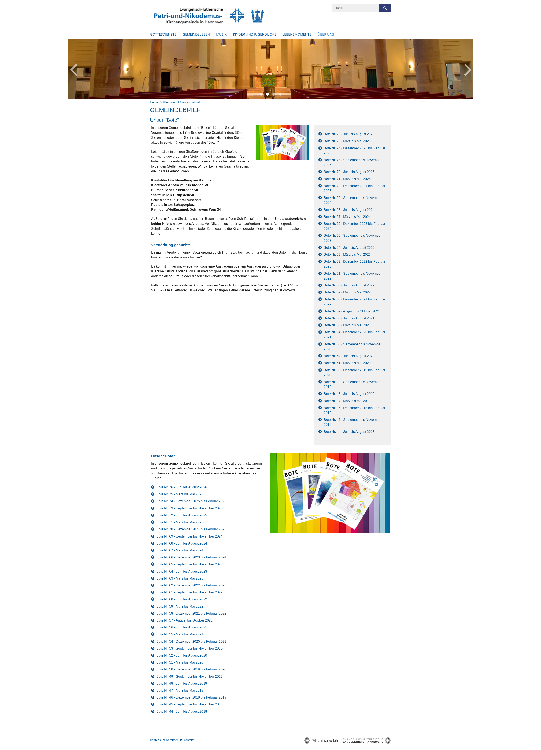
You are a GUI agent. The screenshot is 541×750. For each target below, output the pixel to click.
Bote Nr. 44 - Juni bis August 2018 (349, 432)
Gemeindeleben (196, 34)
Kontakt (188, 740)
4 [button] (280, 94)
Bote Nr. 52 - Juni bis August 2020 (349, 356)
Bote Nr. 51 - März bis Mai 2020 (347, 363)
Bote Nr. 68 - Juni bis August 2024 (349, 210)
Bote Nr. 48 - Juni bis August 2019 (349, 394)
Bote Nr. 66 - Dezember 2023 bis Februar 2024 (191, 557)
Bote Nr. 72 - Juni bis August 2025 (349, 172)
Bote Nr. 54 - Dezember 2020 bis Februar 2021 (191, 641)
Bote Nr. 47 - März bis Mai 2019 (347, 401)
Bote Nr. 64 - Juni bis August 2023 (349, 247)
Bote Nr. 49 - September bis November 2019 (189, 676)
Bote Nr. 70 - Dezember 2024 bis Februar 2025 (191, 529)
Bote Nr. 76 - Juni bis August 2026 (349, 134)
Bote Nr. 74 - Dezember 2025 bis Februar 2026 (191, 501)
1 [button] (261, 94)
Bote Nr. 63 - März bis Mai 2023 (347, 254)
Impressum (157, 740)
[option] (270, 69)
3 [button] (274, 94)
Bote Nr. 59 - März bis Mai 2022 (347, 292)
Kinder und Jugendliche (254, 34)
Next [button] (468, 69)
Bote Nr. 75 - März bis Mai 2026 (347, 141)
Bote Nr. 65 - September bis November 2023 (189, 564)
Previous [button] (73, 69)
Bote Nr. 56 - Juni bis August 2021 (349, 318)
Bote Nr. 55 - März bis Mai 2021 (347, 325)
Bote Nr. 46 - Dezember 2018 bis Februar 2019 (191, 697)
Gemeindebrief (189, 102)
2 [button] (267, 94)
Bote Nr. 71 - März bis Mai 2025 (347, 179)
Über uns (326, 34)
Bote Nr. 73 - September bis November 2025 (189, 508)
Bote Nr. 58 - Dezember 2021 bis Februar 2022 (191, 613)
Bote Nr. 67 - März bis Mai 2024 (347, 217)
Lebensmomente (297, 34)
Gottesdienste (163, 34)
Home (154, 102)
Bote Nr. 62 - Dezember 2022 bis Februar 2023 (191, 585)
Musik (221, 34)
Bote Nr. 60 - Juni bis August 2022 (349, 285)
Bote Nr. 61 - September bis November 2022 (189, 592)
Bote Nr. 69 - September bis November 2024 (189, 536)
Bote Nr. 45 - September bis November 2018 (189, 704)
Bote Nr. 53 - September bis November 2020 (189, 648)
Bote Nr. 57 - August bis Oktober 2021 (352, 311)
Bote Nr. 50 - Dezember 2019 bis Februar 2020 (191, 669)
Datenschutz (174, 740)
